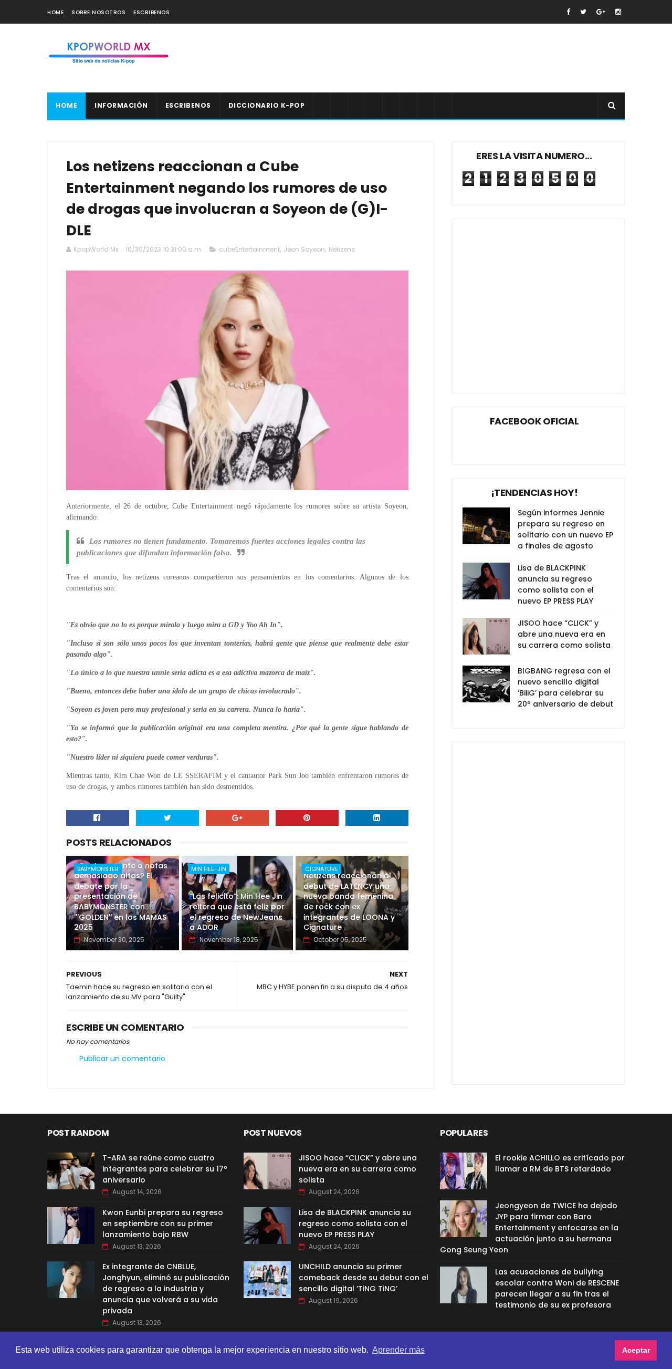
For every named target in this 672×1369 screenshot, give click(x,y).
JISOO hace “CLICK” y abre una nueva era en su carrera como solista (564, 634)
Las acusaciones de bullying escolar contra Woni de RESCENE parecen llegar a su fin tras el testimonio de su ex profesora (557, 1288)
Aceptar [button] (636, 1350)
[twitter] (583, 12)
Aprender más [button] (398, 1349)
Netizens (342, 249)
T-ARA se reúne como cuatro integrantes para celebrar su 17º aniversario (164, 1169)
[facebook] (568, 12)
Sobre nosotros (98, 12)
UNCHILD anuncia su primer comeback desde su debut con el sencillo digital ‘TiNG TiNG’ (363, 1277)
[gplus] (601, 12)
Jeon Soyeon (304, 249)
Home (55, 12)
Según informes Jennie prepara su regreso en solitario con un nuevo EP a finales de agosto (565, 529)
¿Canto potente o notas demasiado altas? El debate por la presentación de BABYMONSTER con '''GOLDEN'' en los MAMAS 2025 (120, 896)
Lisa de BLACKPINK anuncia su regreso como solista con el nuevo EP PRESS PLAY (556, 584)
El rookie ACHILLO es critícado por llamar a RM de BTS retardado (560, 1163)
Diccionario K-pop (266, 105)
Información (121, 105)
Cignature (321, 869)
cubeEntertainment (249, 249)
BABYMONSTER (98, 869)
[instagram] (618, 12)
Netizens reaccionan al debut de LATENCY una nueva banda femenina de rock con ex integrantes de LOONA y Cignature (349, 901)
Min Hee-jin (208, 869)
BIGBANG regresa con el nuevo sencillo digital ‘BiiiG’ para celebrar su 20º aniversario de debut (565, 687)
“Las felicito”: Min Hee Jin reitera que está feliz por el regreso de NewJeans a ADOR (237, 911)
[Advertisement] (434, 58)
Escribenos (151, 12)
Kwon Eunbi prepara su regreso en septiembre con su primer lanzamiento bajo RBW (162, 1223)
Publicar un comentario (122, 1058)
